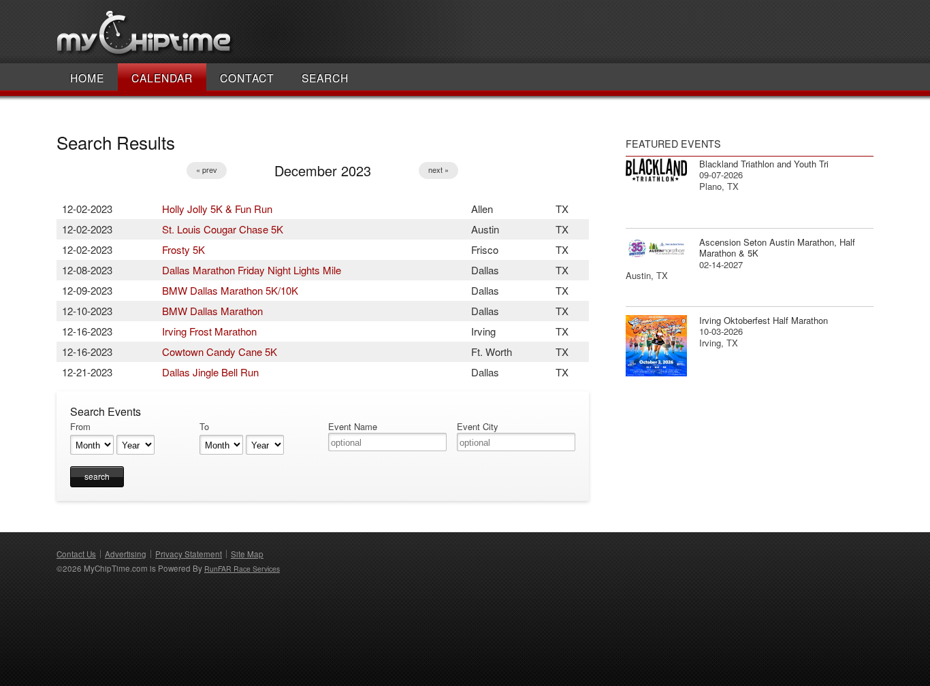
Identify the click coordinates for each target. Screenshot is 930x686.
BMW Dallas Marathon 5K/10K (230, 290)
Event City (477, 427)
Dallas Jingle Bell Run (210, 372)
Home (87, 77)
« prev (206, 169)
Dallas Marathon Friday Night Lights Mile (251, 270)
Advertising (125, 554)
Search (325, 77)
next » (438, 169)
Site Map (247, 554)
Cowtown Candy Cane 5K (219, 351)
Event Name (352, 427)
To (204, 427)
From (80, 427)
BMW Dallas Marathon (212, 311)
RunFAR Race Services (242, 569)
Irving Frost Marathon (209, 331)
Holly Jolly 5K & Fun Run (217, 208)
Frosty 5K (183, 249)
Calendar (162, 77)
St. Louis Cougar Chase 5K (222, 229)
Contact (247, 77)
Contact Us (76, 554)
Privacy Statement (188, 554)
